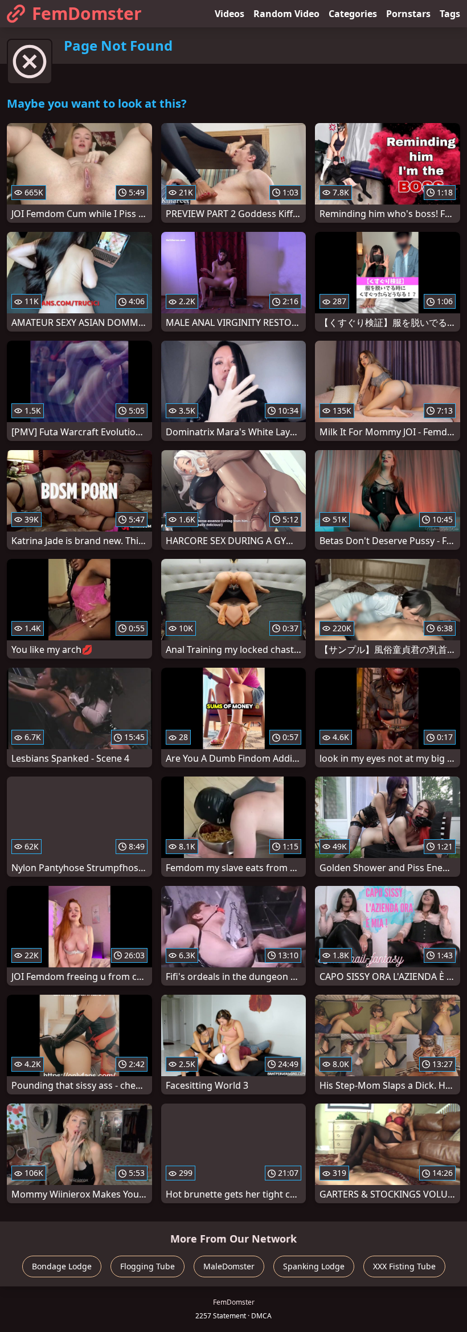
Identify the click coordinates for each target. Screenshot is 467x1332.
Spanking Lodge (314, 1266)
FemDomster (87, 13)
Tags (450, 13)
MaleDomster (229, 1266)
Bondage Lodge (62, 1266)
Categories (353, 13)
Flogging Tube (147, 1266)
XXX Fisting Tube (404, 1266)
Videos (229, 13)
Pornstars (408, 13)
